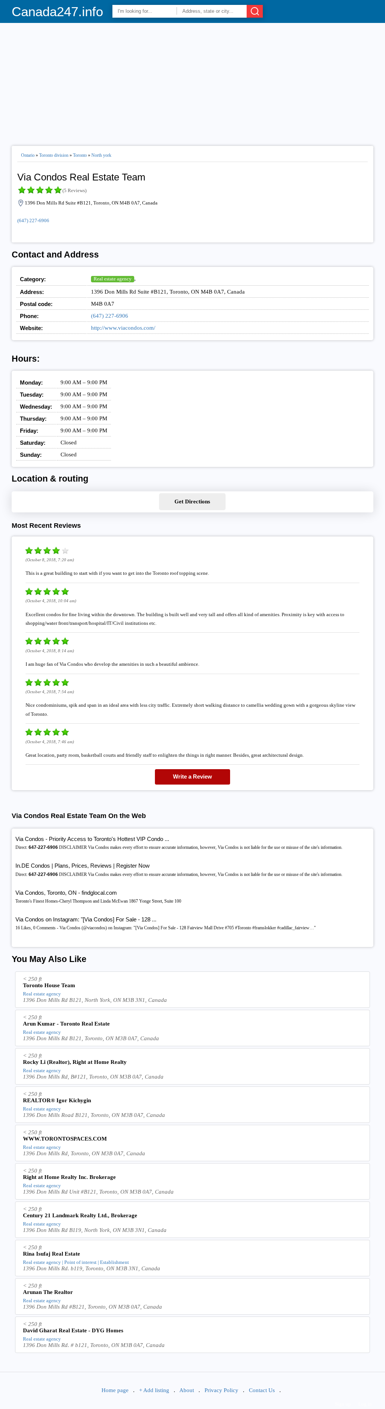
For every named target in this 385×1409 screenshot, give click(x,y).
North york (101, 155)
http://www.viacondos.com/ (123, 328)
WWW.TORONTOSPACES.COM (65, 1139)
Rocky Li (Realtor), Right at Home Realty (75, 1062)
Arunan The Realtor (48, 1292)
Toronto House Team (49, 985)
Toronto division (53, 155)
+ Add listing (154, 1390)
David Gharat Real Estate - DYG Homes (73, 1330)
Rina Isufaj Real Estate (51, 1254)
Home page (115, 1390)
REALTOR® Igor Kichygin (57, 1100)
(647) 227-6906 (33, 220)
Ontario (28, 155)
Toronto (80, 155)
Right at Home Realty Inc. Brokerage (69, 1177)
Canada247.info (57, 11)
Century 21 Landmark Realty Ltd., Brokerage (80, 1215)
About (186, 1390)
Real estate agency (113, 279)
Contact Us (262, 1390)
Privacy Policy (221, 1390)
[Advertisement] (193, 81)
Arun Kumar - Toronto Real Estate (66, 1024)
